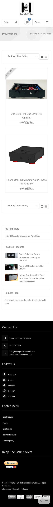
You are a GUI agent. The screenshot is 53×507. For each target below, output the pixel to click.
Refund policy (8, 441)
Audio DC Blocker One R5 (31, 266)
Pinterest (11, 385)
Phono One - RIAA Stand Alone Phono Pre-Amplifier (26, 182)
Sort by (11, 56)
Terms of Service (9, 435)
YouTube (11, 396)
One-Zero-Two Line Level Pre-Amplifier (26, 116)
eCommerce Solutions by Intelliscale (15, 489)
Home (34, 34)
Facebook (12, 375)
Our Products (8, 417)
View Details (28, 123)
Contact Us (7, 429)
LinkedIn (11, 380)
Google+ (11, 391)
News (5, 423)
